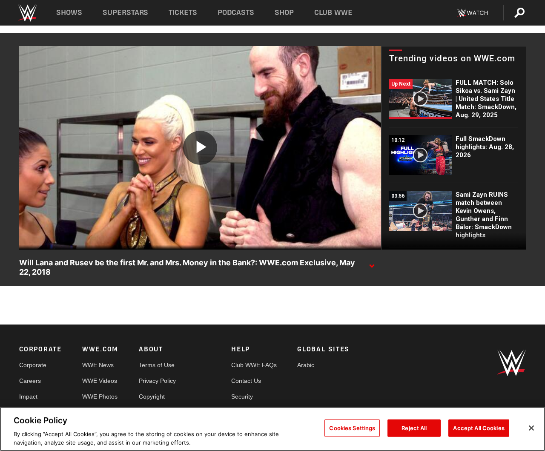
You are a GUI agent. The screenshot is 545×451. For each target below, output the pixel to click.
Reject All (414, 428)
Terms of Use (157, 365)
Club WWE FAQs (254, 365)
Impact (28, 396)
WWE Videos (99, 380)
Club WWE (333, 13)
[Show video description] (371, 263)
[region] (272, 429)
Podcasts (236, 13)
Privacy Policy (157, 380)
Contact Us (246, 380)
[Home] (27, 13)
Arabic (305, 365)
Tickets (183, 13)
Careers (30, 380)
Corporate (32, 365)
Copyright (152, 396)
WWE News (98, 365)
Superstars (126, 13)
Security (242, 396)
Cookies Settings (352, 428)
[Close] (531, 428)
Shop (284, 13)
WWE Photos (100, 396)
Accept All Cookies (478, 428)
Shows (69, 13)
